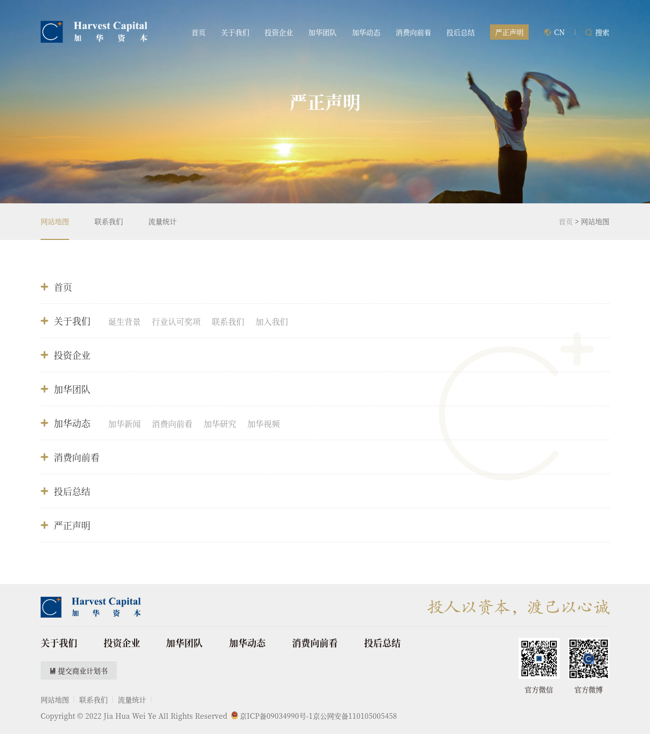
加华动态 (366, 32)
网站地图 (55, 221)
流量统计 (162, 221)
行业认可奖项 (176, 321)
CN (559, 32)
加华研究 (220, 424)
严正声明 (72, 525)
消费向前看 (413, 32)
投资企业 (279, 32)
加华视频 (263, 424)
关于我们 (235, 32)
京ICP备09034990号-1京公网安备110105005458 (318, 716)
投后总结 (460, 32)
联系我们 (108, 221)
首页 (198, 32)
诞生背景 (124, 321)
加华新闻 (124, 424)
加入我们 (271, 321)
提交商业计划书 (83, 670)
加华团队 (322, 32)
